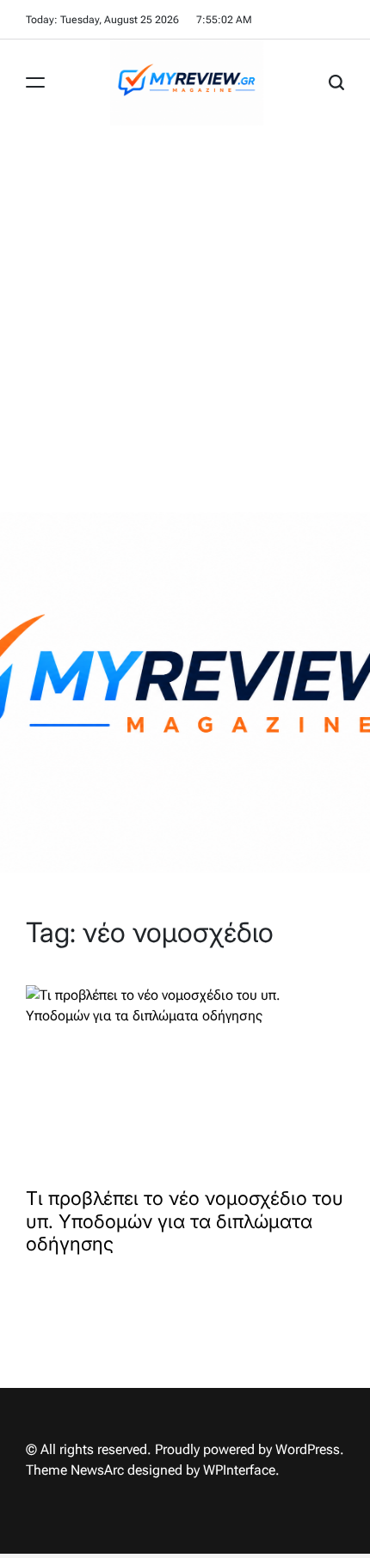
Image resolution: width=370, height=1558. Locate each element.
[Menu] (35, 82)
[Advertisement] (185, 318)
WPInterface (239, 1470)
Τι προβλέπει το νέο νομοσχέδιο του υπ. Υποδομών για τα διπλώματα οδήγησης (184, 1221)
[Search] (336, 82)
